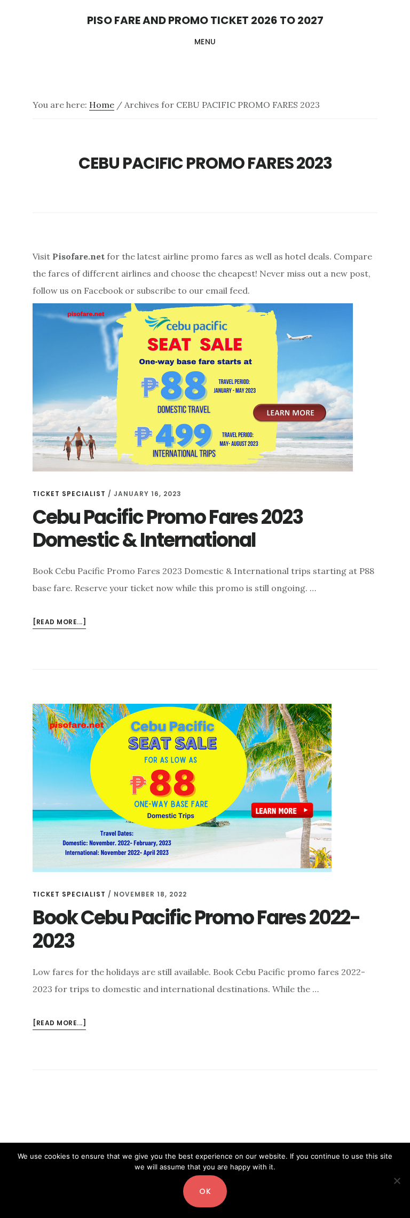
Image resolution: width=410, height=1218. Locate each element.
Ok (205, 1191)
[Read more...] (59, 623)
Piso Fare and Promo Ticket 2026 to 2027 (205, 20)
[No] (396, 1180)
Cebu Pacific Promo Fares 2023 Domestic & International (168, 529)
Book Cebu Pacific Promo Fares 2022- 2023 (196, 929)
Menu (205, 41)
